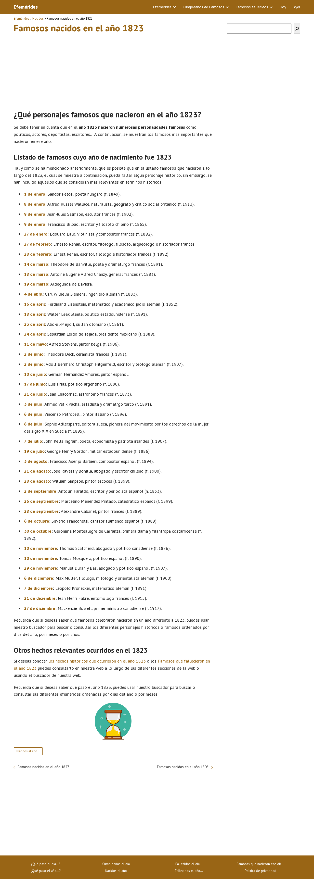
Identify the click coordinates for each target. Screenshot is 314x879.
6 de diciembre (38, 578)
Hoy (282, 6)
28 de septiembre (41, 511)
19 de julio (34, 451)
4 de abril (33, 294)
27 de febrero (37, 244)
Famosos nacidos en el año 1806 (183, 767)
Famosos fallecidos (252, 6)
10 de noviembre (40, 548)
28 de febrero (37, 254)
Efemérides (26, 7)
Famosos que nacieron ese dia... (260, 864)
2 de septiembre (40, 491)
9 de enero (34, 214)
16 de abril (34, 304)
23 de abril (34, 324)
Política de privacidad (260, 870)
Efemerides (162, 6)
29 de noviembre (40, 568)
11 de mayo (35, 344)
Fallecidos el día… (188, 864)
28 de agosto (37, 481)
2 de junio (33, 354)
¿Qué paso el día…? (45, 864)
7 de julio (33, 441)
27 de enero (35, 234)
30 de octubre (38, 531)
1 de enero (34, 194)
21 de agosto (37, 471)
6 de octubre (36, 521)
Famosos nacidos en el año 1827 (43, 767)
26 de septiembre (41, 501)
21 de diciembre (39, 598)
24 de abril (34, 334)
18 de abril (34, 314)
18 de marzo (36, 274)
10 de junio (35, 374)
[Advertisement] (113, 69)
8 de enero (34, 204)
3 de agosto (35, 461)
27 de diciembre (39, 608)
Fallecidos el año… (189, 870)
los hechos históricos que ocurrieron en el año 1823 (97, 661)
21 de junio (35, 394)
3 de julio (33, 404)
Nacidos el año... (28, 751)
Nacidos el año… (117, 870)
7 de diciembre (38, 588)
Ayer (296, 6)
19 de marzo (36, 284)
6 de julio (33, 414)
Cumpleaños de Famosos (203, 6)
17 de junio (35, 384)
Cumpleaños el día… (117, 864)
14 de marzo (36, 264)
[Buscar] (297, 29)
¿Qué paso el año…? (45, 870)
